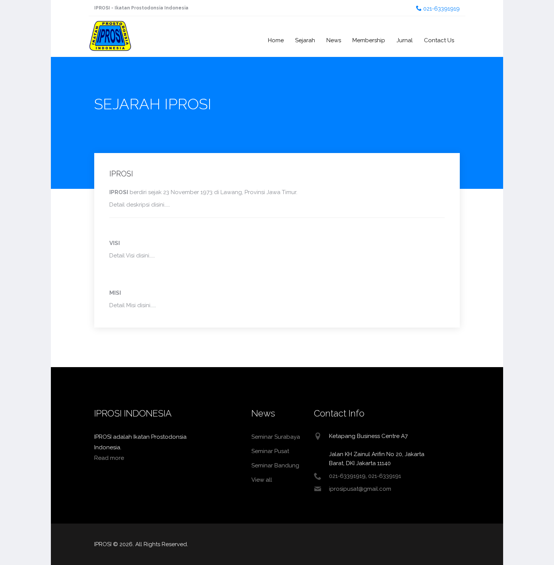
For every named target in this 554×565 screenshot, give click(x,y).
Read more (109, 458)
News (333, 40)
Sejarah (305, 40)
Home (276, 40)
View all (261, 479)
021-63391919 (441, 8)
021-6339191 (384, 476)
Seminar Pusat (270, 451)
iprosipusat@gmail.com (360, 488)
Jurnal (404, 40)
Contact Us (439, 40)
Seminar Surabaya (275, 436)
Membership (368, 40)
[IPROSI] (110, 29)
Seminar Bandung (275, 465)
